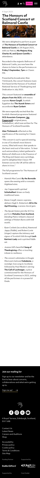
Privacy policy (8, 445)
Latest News (7, 431)
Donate (29, 3)
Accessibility (7, 442)
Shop (4, 437)
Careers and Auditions (12, 434)
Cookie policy (8, 448)
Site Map (6, 453)
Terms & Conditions (11, 451)
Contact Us (7, 428)
